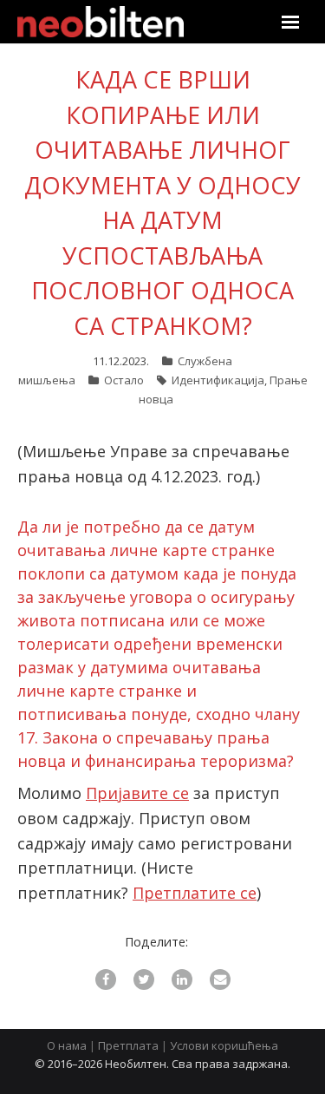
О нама (67, 1045)
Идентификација (218, 380)
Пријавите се (137, 793)
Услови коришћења (224, 1045)
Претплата (128, 1045)
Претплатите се (195, 892)
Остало (124, 380)
